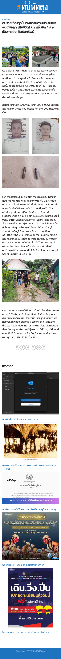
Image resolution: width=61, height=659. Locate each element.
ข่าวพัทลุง (6, 19)
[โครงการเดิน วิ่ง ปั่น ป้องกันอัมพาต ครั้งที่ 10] (30, 598)
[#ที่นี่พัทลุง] (32, 7)
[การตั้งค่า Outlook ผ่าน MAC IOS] (30, 393)
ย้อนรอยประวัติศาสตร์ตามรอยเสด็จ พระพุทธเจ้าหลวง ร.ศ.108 (29, 467)
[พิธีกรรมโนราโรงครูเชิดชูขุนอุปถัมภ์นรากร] (30, 536)
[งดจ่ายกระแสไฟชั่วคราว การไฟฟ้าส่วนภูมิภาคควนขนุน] (30, 488)
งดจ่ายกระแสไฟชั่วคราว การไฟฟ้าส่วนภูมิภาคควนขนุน (29, 509)
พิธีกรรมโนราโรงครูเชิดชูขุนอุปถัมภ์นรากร (23, 565)
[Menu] (4, 7)
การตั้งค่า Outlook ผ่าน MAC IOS (20, 419)
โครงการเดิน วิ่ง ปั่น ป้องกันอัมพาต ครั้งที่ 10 (25, 632)
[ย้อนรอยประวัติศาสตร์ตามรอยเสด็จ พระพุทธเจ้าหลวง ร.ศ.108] (30, 441)
